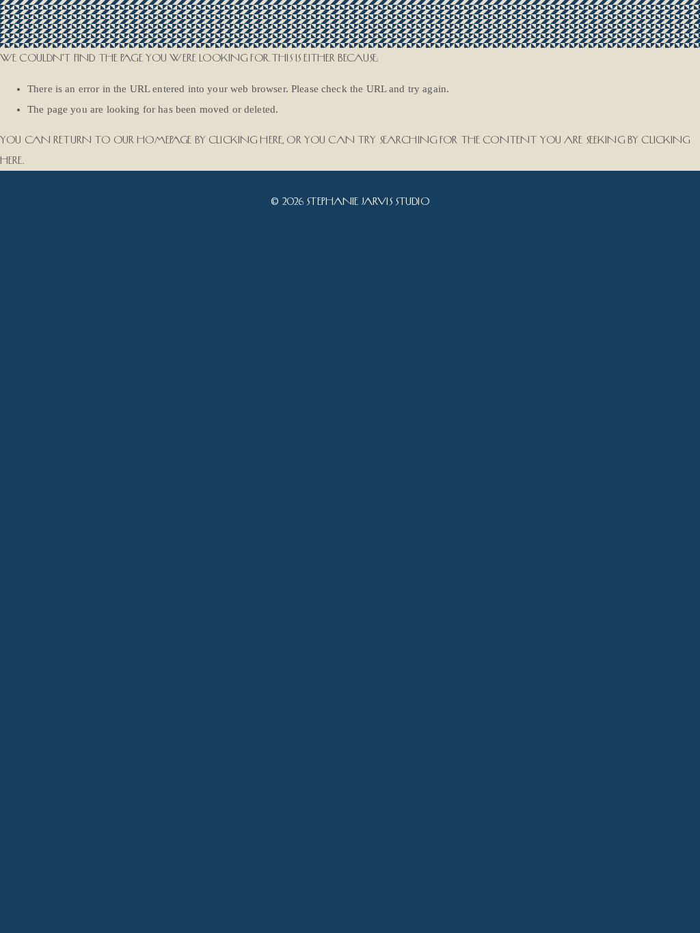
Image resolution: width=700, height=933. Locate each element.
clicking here (245, 140)
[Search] (137, 24)
